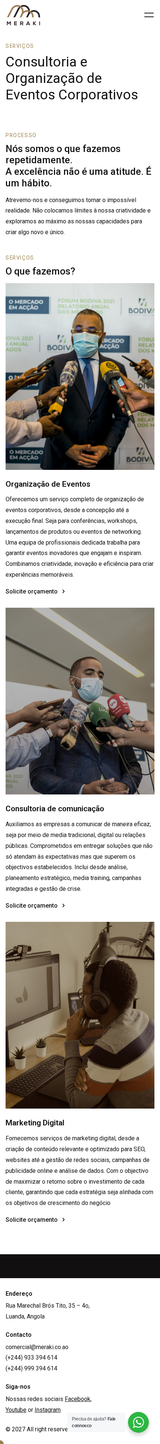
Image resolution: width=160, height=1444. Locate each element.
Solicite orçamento (32, 591)
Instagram (48, 1409)
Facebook (77, 1399)
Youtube (16, 1409)
